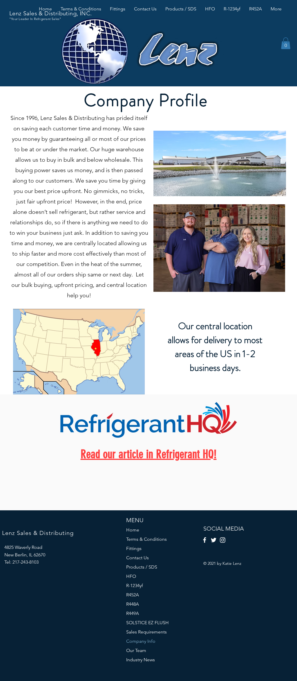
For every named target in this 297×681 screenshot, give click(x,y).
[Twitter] (213, 540)
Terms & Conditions (146, 539)
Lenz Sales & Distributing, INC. (50, 13)
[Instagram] (222, 540)
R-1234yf (134, 585)
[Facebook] (204, 540)
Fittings (134, 548)
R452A (132, 595)
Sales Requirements (146, 632)
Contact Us (137, 557)
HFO (131, 576)
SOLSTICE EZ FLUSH (147, 622)
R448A (132, 604)
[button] (286, 43)
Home (132, 530)
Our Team (136, 650)
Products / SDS (141, 567)
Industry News (140, 659)
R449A (132, 613)
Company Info (140, 641)
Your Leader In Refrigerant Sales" (36, 19)
